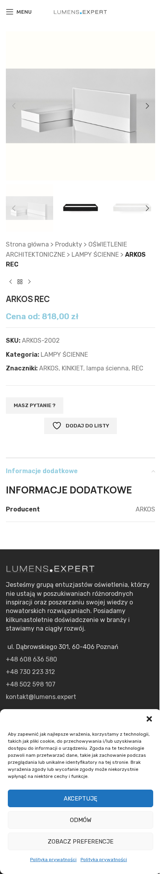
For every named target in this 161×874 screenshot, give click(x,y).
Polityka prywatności (53, 859)
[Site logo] (80, 11)
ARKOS (49, 368)
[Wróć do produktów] (20, 282)
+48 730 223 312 (30, 672)
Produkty (68, 244)
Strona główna (27, 244)
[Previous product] (10, 282)
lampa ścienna (107, 368)
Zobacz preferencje (80, 841)
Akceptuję (80, 798)
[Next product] (29, 282)
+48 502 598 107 (30, 684)
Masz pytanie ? (34, 405)
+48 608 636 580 (31, 659)
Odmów (80, 820)
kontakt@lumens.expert (41, 697)
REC (137, 368)
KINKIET (72, 368)
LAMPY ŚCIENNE (95, 254)
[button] (149, 719)
